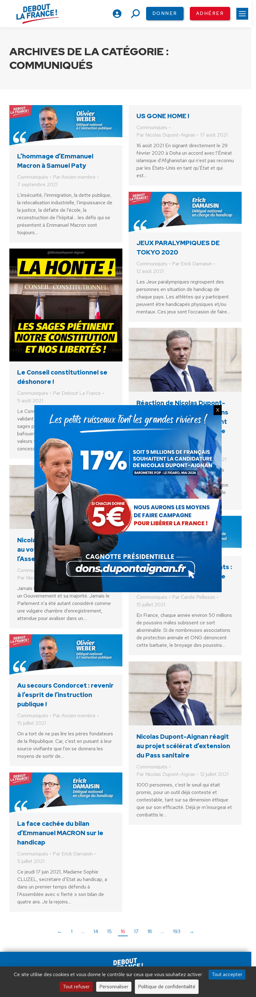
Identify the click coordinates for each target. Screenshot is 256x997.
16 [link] (123, 931)
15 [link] (109, 931)
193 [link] (176, 931)
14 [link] (95, 931)
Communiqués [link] (32, 177)
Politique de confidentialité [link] (166, 986)
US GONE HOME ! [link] (162, 116)
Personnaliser (113, 986)
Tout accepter (227, 974)
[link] (242, 14)
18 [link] (149, 931)
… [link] (83, 931)
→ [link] (191, 931)
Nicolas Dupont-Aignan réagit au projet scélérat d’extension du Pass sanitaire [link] (183, 746)
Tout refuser (76, 986)
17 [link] (136, 931)
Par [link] (74, 177)
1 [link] (71, 931)
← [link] (59, 931)
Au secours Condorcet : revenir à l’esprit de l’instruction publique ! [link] (65, 694)
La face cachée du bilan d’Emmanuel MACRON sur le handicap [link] (60, 833)
